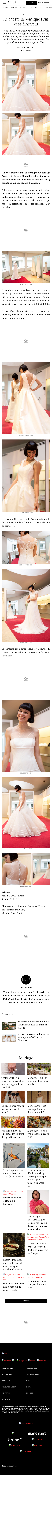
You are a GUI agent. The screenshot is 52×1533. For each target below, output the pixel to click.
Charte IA (6, 1399)
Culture (24, 8)
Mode (5, 8)
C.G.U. (28, 1381)
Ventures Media (9, 1387)
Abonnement (7, 1369)
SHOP (31, 2)
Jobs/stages (31, 1369)
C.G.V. (28, 1387)
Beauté (14, 8)
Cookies (29, 1393)
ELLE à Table (36, 8)
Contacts (6, 1381)
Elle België (7, 1375)
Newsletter (43, 3)
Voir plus (26, 1300)
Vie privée (6, 1393)
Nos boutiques (33, 1375)
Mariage (26, 1058)
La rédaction (27, 47)
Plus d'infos (22, 1412)
